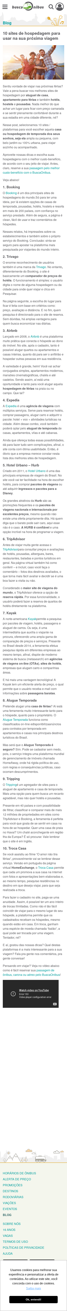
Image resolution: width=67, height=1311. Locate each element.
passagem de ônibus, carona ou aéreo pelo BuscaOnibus (31, 972)
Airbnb (35, 336)
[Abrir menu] (5, 6)
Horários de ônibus (19, 1173)
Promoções (13, 1185)
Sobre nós (12, 1224)
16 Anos (9, 1230)
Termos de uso (15, 1241)
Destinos (10, 1191)
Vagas (8, 1235)
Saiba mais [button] (33, 1288)
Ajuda (8, 1253)
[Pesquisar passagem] (51, 6)
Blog (7, 22)
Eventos (10, 1209)
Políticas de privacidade (23, 1247)
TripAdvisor (10, 549)
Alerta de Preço (17, 1179)
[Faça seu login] (60, 6)
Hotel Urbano (37, 471)
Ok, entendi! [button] (33, 1299)
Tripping (11, 784)
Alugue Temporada (15, 719)
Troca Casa (45, 867)
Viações (9, 1203)
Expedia (11, 406)
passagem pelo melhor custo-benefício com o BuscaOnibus (31, 170)
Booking (11, 193)
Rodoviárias (13, 1197)
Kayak (32, 619)
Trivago (41, 267)
